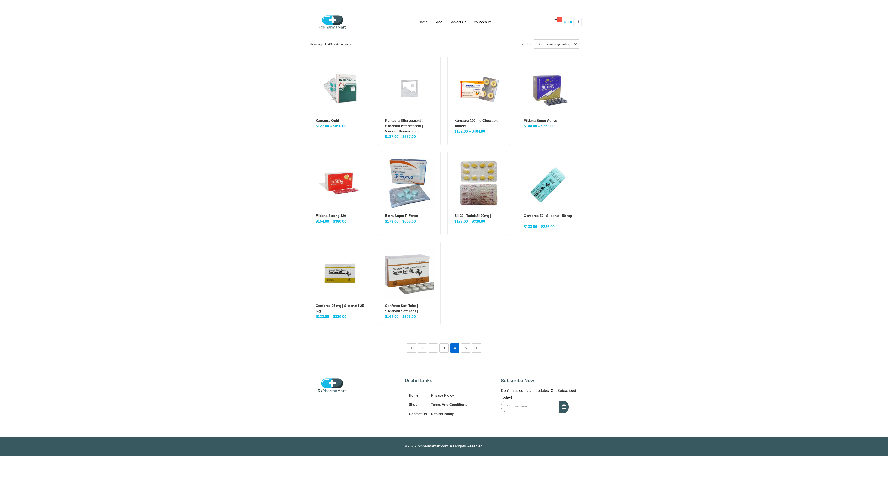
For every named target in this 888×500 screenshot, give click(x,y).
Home (423, 22)
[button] (560, 22)
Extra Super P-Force (401, 216)
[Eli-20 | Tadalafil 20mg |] (478, 183)
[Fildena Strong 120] (340, 183)
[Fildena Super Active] (548, 88)
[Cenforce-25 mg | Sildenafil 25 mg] (340, 273)
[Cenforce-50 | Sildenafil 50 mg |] (548, 183)
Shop (438, 22)
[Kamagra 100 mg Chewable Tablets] (478, 88)
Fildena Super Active (540, 120)
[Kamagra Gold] (340, 88)
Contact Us (457, 22)
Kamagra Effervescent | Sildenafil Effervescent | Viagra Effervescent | (404, 126)
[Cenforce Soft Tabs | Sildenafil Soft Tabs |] (409, 273)
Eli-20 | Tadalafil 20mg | (472, 216)
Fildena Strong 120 (331, 216)
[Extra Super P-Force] (409, 183)
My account (482, 22)
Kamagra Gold (327, 120)
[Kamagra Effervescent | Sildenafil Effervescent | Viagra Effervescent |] (409, 88)
